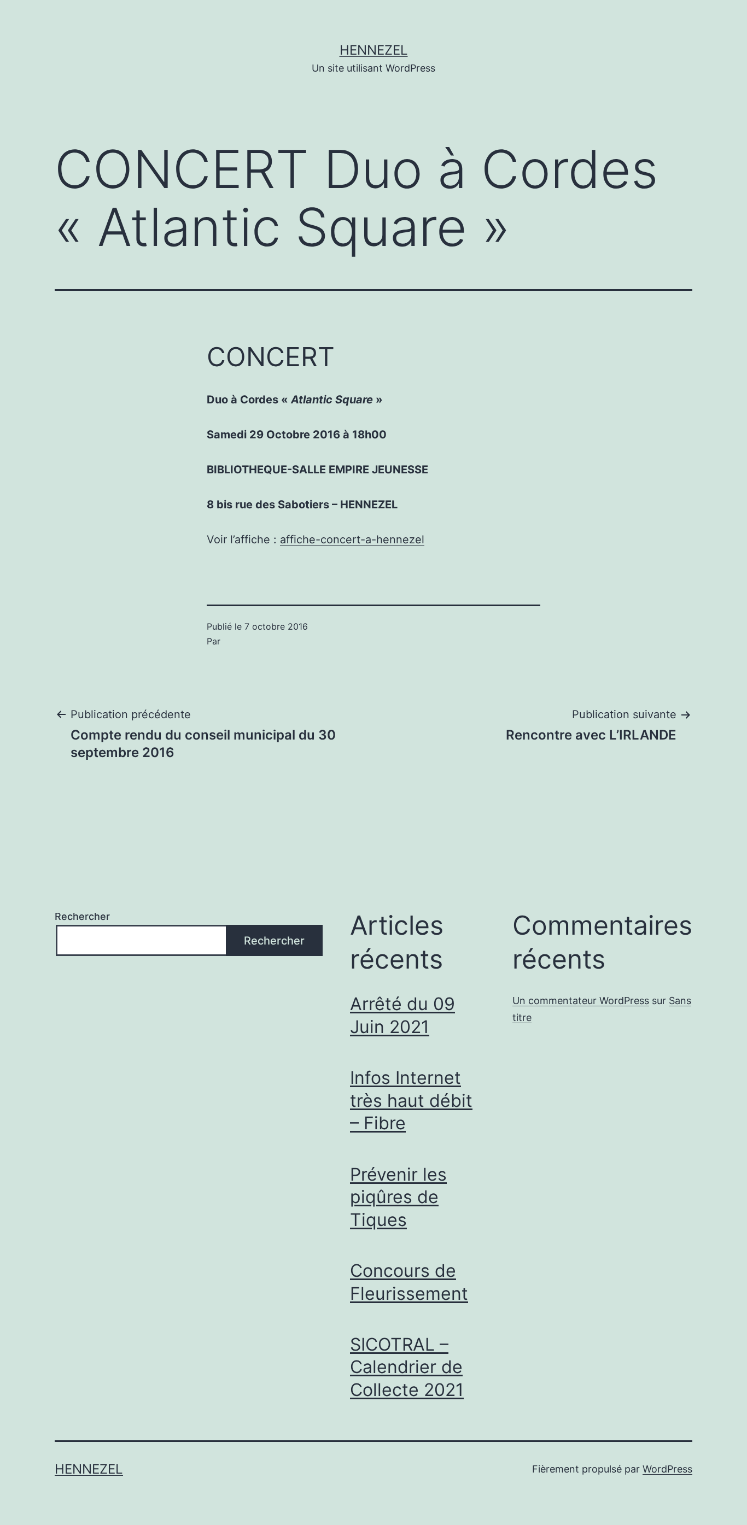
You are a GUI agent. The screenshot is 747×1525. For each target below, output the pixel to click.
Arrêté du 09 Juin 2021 (402, 1015)
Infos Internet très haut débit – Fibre (411, 1100)
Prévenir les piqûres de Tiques (398, 1197)
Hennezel (374, 50)
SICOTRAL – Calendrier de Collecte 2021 (407, 1367)
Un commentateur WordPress (580, 1000)
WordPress (667, 1469)
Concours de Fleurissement (409, 1282)
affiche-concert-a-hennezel (352, 539)
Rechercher (82, 916)
